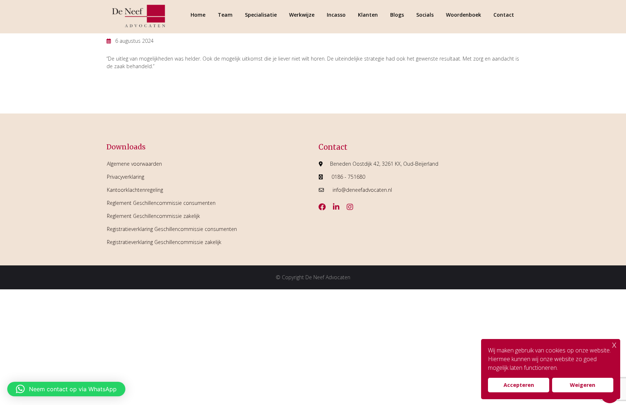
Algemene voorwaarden (134, 163)
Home (198, 14)
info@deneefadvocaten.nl (362, 189)
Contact (503, 14)
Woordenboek (463, 14)
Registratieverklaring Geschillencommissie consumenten (172, 229)
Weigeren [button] (582, 384)
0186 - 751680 (348, 176)
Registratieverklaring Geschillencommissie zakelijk (164, 242)
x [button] (614, 344)
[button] (66, 389)
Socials (425, 14)
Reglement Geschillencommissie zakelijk (153, 215)
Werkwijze (301, 14)
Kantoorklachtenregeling (135, 189)
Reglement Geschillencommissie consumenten (161, 202)
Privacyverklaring (125, 176)
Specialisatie (261, 14)
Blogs (397, 14)
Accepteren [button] (519, 384)
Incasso (336, 14)
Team (225, 14)
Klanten (368, 14)
